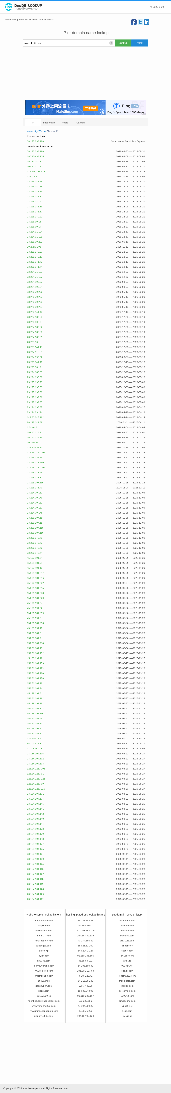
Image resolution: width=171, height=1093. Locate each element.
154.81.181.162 (35, 698)
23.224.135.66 (34, 457)
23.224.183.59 (34, 372)
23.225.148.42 (34, 542)
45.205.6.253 (85, 1011)
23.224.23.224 (34, 412)
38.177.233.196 (35, 141)
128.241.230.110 (36, 788)
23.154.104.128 (35, 889)
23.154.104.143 (35, 839)
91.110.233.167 (85, 995)
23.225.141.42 (34, 261)
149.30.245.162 (35, 417)
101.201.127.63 (85, 970)
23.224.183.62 (34, 327)
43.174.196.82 (85, 940)
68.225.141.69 (34, 422)
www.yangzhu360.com (44, 1006)
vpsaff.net (127, 1006)
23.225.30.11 (34, 342)
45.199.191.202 (35, 583)
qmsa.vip (44, 950)
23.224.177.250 (35, 462)
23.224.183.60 (34, 332)
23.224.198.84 (34, 287)
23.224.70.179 (34, 497)
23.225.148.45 (34, 547)
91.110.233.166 (85, 955)
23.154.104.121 (35, 854)
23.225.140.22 (34, 201)
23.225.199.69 (34, 387)
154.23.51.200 (85, 945)
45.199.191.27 (34, 603)
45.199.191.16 (34, 628)
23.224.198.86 (34, 377)
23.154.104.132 (35, 758)
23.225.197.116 (35, 532)
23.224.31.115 (34, 236)
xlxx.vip (127, 960)
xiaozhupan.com (43, 985)
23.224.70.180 (34, 507)
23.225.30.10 (34, 322)
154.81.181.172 (35, 653)
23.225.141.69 (34, 206)
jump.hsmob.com (44, 920)
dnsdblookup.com (14, 19)
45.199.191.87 (34, 728)
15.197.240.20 (34, 161)
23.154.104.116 (35, 869)
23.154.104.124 (35, 864)
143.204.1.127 (85, 950)
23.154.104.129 (35, 894)
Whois (64, 122)
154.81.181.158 (35, 678)
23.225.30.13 (34, 221)
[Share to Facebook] (134, 22)
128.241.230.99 (35, 783)
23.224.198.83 (34, 282)
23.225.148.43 (34, 487)
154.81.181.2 (34, 638)
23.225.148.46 (34, 537)
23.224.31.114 (34, 231)
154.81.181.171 (35, 648)
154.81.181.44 (34, 718)
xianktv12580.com (43, 1016)
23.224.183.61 (34, 337)
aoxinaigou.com (43, 930)
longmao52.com (127, 975)
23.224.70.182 (34, 502)
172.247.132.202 (36, 467)
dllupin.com (44, 925)
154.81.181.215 (35, 588)
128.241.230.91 (35, 773)
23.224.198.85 (34, 407)
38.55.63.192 (85, 960)
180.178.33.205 (35, 156)
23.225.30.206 (34, 292)
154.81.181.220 (35, 598)
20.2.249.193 (34, 246)
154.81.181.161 (35, 683)
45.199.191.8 (34, 618)
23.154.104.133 (35, 829)
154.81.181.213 (35, 623)
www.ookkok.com (44, 970)
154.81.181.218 (35, 643)
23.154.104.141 (35, 808)
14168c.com (127, 955)
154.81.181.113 (35, 668)
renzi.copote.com (44, 940)
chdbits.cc (127, 945)
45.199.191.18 (34, 568)
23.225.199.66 (34, 397)
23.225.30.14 (34, 226)
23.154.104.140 (35, 818)
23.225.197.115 (35, 482)
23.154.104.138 (35, 763)
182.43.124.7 (34, 432)
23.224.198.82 (34, 357)
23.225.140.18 (34, 186)
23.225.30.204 (34, 307)
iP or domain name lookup (86, 32)
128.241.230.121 (36, 778)
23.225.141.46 (34, 362)
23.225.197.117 (35, 522)
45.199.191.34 (34, 558)
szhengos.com (43, 945)
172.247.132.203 (36, 452)
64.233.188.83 (85, 920)
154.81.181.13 (34, 723)
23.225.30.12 (34, 367)
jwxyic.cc (127, 1016)
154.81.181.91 (34, 563)
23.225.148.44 (34, 553)
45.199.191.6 (34, 693)
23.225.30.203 (34, 297)
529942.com (127, 995)
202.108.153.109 (85, 930)
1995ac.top (44, 980)
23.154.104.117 (35, 899)
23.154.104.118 (35, 879)
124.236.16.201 (35, 738)
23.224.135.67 (34, 477)
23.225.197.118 (35, 527)
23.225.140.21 (34, 216)
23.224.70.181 (34, 492)
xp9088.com (43, 960)
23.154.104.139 (35, 834)
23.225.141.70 (34, 196)
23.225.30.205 (34, 302)
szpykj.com (127, 970)
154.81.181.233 (35, 593)
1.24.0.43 (32, 427)
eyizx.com (44, 955)
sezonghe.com (127, 920)
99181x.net (127, 965)
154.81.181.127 (35, 733)
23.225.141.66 (34, 191)
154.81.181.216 (35, 578)
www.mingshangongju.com (44, 1011)
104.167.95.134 (85, 1016)
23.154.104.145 (35, 803)
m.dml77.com (44, 935)
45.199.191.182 (35, 703)
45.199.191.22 (34, 608)
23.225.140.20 (34, 251)
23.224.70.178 (34, 512)
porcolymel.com (127, 990)
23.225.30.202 (34, 241)
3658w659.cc (44, 995)
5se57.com (127, 950)
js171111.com (127, 940)
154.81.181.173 (35, 663)
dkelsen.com (127, 930)
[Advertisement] (85, 73)
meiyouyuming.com (44, 965)
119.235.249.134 (36, 171)
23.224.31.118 (34, 352)
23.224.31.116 (34, 271)
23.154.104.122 (35, 874)
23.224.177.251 (35, 472)
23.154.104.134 (35, 798)
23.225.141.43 (34, 312)
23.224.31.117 (34, 277)
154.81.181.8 (34, 633)
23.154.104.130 (35, 859)
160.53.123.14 (34, 437)
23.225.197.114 (35, 517)
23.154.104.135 (35, 849)
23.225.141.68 (34, 181)
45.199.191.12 (34, 658)
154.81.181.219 (35, 613)
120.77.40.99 (85, 985)
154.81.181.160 (35, 673)
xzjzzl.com (43, 990)
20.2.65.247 (33, 442)
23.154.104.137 (35, 844)
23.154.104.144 (35, 824)
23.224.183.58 (34, 317)
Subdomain (49, 122)
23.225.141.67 (34, 211)
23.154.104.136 (35, 753)
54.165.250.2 (85, 925)
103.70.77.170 (34, 166)
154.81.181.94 (34, 688)
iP (33, 122)
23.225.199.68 (34, 392)
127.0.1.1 (32, 176)
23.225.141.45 (34, 347)
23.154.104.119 (35, 884)
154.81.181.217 (35, 573)
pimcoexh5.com (127, 1000)
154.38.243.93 (85, 990)
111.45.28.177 (34, 748)
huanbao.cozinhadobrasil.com (44, 1000)
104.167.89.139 (85, 935)
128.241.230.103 (36, 768)
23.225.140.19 (34, 256)
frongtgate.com (127, 980)
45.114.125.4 (34, 743)
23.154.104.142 (35, 813)
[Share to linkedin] (146, 22)
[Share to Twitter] (140, 22)
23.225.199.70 (34, 382)
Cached (80, 122)
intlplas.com (127, 985)
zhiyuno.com (127, 925)
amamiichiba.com (44, 975)
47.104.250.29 (85, 1006)
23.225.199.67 (34, 402)
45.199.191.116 (35, 713)
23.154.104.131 (35, 793)
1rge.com (127, 1011)
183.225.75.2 (85, 1000)
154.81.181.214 (35, 708)
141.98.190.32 (85, 965)
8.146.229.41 (85, 975)
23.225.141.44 (34, 266)
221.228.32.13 (34, 447)
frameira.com (127, 935)
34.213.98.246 (85, 980)
